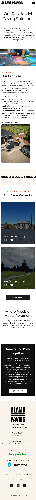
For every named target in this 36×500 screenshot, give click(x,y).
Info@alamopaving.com (18, 427)
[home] (12, 3)
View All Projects (18, 297)
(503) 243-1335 (18, 436)
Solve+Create (22, 495)
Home (6, 475)
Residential (28, 475)
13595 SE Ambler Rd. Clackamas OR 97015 (18, 444)
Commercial (18, 480)
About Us (16, 475)
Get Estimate (18, 391)
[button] (33, 3)
